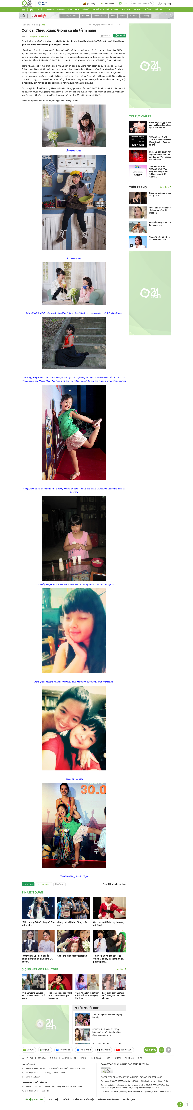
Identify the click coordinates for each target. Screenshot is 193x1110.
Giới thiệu (54, 1099)
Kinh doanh (73, 10)
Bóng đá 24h (86, 1050)
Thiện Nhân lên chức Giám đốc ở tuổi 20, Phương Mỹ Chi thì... (87, 995)
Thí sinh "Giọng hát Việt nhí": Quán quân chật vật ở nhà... (33, 995)
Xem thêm (119, 969)
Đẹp (108, 1058)
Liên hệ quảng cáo (33, 1099)
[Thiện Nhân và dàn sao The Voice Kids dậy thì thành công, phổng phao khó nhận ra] (109, 941)
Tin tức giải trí (100, 16)
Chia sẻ (121, 36)
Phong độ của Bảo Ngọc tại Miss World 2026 (159, 238)
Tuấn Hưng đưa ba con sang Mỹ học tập (107, 1016)
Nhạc (113, 16)
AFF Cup (50, 10)
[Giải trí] (39, 15)
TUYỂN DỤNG (129, 1099)
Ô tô (168, 10)
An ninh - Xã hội (69, 1058)
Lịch (125, 3)
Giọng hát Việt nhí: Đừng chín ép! (72, 924)
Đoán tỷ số (109, 3)
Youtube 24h (126, 1050)
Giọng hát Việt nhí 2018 (38, 36)
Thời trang (138, 187)
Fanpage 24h (65, 1050)
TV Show (133, 16)
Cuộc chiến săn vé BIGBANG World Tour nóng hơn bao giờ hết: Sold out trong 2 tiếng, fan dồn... (159, 171)
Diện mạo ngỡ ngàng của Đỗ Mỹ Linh (160, 194)
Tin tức (40, 10)
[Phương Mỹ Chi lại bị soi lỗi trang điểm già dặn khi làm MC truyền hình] (38, 941)
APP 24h (30, 1050)
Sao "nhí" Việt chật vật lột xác (72, 955)
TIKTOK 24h (105, 1050)
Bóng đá (61, 10)
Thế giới (147, 10)
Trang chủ (26, 25)
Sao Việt (85, 16)
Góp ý (66, 1099)
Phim (122, 16)
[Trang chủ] (26, 16)
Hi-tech (137, 10)
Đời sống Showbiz (69, 16)
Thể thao (159, 10)
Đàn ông (146, 16)
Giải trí (85, 10)
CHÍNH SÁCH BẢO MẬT (83, 1099)
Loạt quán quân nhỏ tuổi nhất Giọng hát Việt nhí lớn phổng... (114, 995)
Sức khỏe (126, 10)
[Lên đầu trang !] (187, 1104)
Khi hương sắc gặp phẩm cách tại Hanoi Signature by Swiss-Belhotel (160, 125)
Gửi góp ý (46, 884)
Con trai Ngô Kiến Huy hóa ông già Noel (108, 924)
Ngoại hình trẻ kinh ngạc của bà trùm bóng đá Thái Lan (160, 210)
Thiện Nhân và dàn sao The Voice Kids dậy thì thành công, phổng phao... (108, 958)
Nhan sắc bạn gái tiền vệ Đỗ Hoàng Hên (160, 223)
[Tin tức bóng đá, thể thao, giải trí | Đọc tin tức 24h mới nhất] (27, 3)
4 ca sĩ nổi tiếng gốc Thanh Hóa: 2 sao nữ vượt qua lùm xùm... (60, 995)
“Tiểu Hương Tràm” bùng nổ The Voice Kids (38, 924)
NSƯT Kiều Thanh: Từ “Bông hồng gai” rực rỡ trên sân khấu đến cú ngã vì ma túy (106, 1032)
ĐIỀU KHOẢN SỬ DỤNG (108, 1099)
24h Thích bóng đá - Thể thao (105, 10)
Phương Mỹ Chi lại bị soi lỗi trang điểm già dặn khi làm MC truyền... (37, 958)
